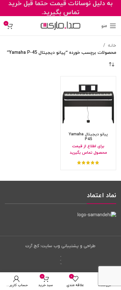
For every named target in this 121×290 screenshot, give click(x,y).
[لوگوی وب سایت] (60, 26)
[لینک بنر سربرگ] (60, 8)
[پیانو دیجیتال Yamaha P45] (88, 104)
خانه (112, 46)
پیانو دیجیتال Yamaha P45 (88, 136)
